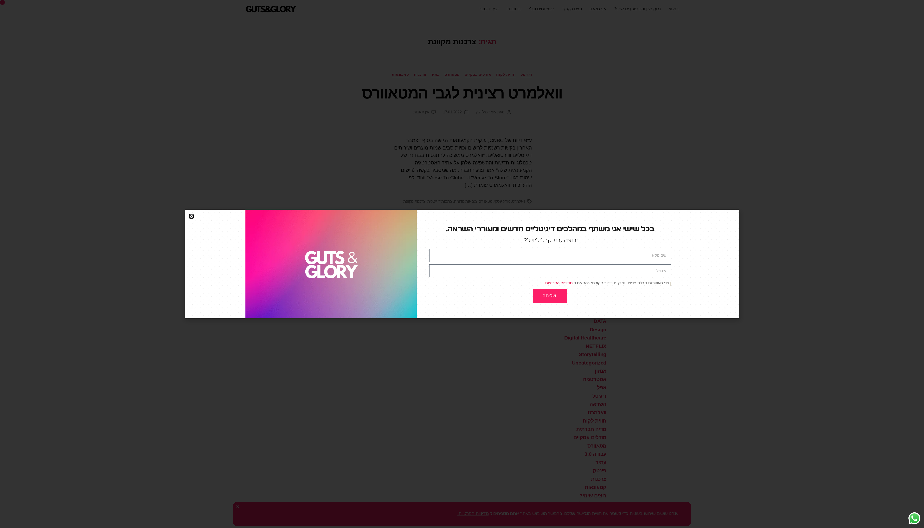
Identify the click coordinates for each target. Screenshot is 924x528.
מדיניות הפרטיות (558, 283)
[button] (191, 216)
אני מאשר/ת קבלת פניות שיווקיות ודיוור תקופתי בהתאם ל (607, 283)
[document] (462, 264)
